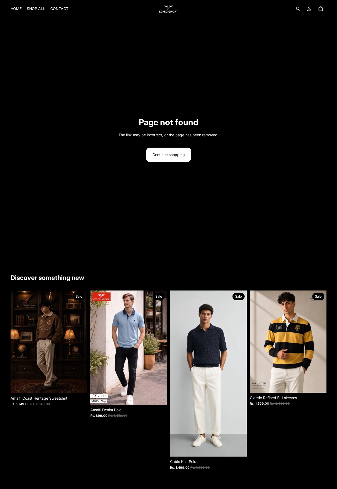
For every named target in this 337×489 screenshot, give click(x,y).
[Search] (298, 8)
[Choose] (79, 385)
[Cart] (320, 8)
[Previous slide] (18, 342)
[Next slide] (79, 342)
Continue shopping (168, 154)
